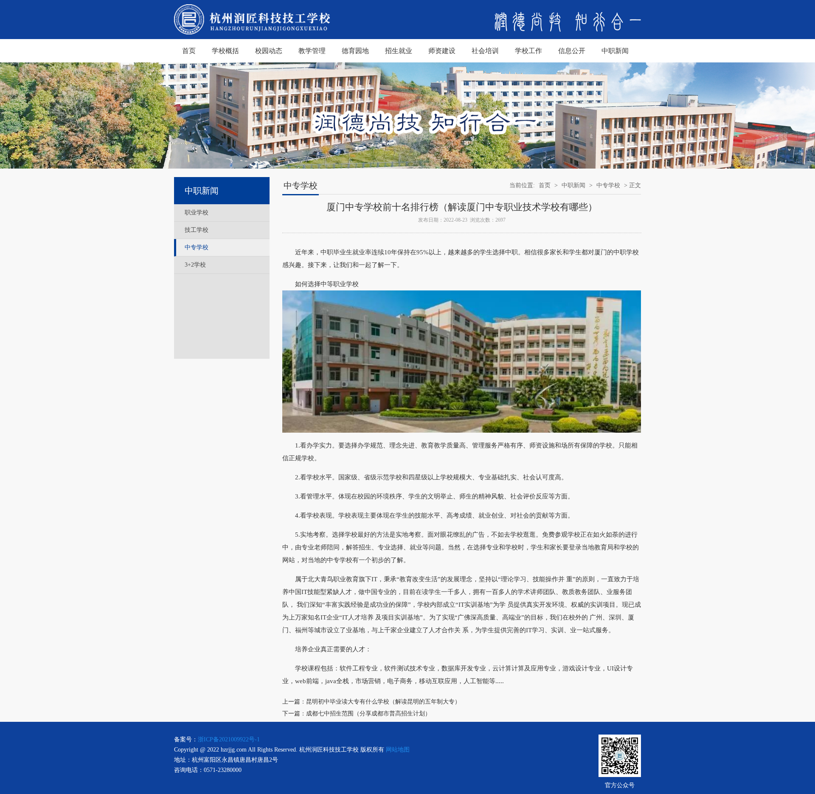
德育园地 (355, 50)
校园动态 (268, 50)
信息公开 (571, 50)
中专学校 (196, 247)
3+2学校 (195, 265)
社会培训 (485, 50)
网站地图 (398, 749)
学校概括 (225, 50)
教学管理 (312, 50)
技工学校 (196, 230)
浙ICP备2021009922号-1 (229, 739)
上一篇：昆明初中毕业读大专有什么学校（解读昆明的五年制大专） (371, 701)
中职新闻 (615, 50)
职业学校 (196, 212)
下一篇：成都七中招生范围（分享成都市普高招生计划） (356, 713)
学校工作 (528, 50)
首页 (189, 50)
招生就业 (398, 50)
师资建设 (441, 50)
